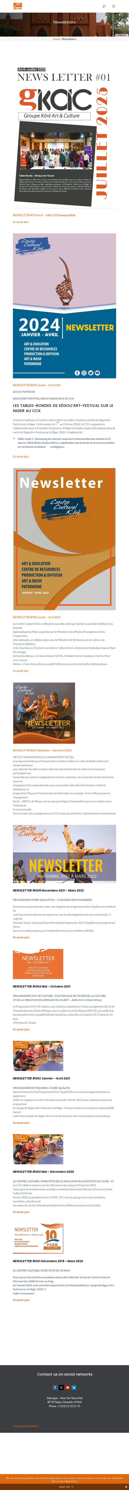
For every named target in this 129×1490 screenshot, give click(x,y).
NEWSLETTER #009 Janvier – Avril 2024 (37, 385)
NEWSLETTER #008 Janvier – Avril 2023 (37, 617)
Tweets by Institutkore (26, 1426)
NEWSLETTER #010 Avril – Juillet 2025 (44, 215)
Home (56, 39)
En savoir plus (20, 222)
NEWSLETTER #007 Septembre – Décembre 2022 (42, 750)
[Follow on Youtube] (67, 1387)
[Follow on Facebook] (55, 1387)
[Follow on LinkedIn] (73, 1387)
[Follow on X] (61, 1387)
